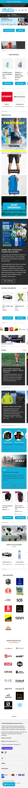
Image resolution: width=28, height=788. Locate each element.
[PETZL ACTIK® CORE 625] (7, 297)
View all (25, 288)
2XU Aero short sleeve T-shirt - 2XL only (19, 507)
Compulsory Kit (7, 562)
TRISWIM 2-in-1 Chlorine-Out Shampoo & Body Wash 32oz (19, 75)
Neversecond (19, 104)
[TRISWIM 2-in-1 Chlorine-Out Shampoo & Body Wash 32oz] (20, 63)
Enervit (7, 104)
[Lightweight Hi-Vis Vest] (20, 297)
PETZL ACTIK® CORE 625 (7, 307)
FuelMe (5, 780)
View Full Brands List (14, 642)
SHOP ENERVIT (21, 35)
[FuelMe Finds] (19, 554)
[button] (22, 10)
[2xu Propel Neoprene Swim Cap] (7, 496)
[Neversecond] (19, 96)
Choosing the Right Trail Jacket (12, 406)
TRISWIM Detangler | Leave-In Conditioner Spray (7, 74)
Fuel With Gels (8, 442)
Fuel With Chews (19, 442)
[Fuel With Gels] (7, 435)
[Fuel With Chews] (19, 435)
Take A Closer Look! (8, 280)
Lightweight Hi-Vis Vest (19, 307)
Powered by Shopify (10, 780)
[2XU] (14, 461)
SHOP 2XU (14, 485)
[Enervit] (7, 96)
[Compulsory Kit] (7, 554)
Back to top (14, 716)
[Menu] (25, 10)
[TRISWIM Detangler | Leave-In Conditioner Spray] (7, 63)
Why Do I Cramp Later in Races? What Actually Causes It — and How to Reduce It (13, 370)
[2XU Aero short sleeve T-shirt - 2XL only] (20, 496)
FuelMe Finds (19, 562)
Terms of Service (17, 783)
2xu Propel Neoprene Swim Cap (7, 506)
